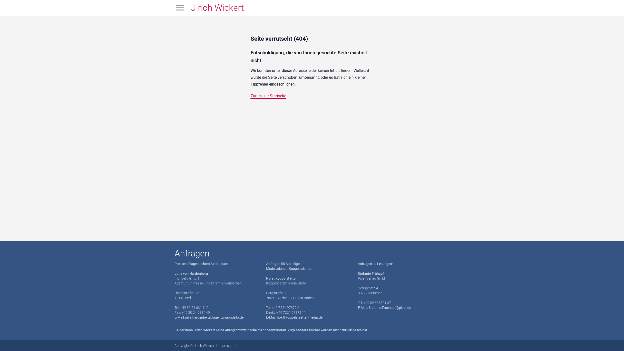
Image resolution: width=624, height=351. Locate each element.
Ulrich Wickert (217, 8)
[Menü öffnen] (180, 7)
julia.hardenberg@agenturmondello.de (214, 317)
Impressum (226, 346)
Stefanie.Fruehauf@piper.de (390, 308)
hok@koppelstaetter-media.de (299, 317)
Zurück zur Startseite (268, 96)
